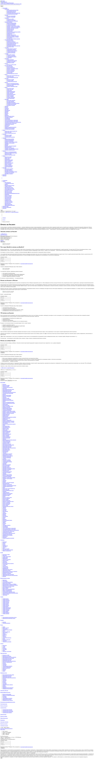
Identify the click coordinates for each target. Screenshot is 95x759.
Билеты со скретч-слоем (11, 64)
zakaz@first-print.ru (10, 2)
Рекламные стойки (6, 554)
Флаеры (6, 114)
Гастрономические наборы (8, 582)
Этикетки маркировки (11, 51)
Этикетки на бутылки (11, 52)
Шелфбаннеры (5, 568)
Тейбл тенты (5, 632)
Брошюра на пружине (11, 61)
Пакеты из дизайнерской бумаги (13, 84)
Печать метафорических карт (12, 77)
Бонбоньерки (9, 33)
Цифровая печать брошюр (12, 60)
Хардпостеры (5, 566)
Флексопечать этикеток (11, 49)
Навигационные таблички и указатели (10, 571)
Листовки (7, 109)
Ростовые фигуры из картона (8, 563)
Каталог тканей (10, 66)
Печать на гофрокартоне (11, 23)
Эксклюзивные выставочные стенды (9, 617)
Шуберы (6, 112)
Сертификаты (7, 118)
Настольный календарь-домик (12, 10)
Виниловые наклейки (11, 100)
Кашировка (7, 194)
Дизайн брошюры (10, 59)
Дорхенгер (5, 640)
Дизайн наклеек (6, 603)
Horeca (1, 624)
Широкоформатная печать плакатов (9, 439)
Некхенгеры (5, 562)
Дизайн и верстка (8, 186)
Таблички (4, 636)
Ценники (4, 523)
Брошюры (7, 58)
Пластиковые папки (6, 449)
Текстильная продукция (9, 188)
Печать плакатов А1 (6, 440)
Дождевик (4, 546)
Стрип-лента (5, 564)
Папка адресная (10, 93)
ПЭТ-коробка (9, 37)
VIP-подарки (5, 581)
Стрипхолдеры (5, 567)
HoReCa (6, 184)
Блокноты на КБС (10, 40)
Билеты (6, 63)
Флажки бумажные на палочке (10, 127)
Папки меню (9, 90)
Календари (7, 9)
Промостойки (5, 557)
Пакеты (6, 82)
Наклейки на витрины (7, 469)
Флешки (4, 542)
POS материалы (8, 182)
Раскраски (7, 126)
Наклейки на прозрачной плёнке (13, 103)
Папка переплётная (10, 98)
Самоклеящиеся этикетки (12, 48)
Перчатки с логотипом (7, 651)
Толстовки (5, 649)
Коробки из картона (8, 21)
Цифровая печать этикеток (12, 50)
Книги (4, 518)
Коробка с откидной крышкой (12, 27)
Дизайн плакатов (6, 605)
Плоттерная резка (8, 197)
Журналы (6, 113)
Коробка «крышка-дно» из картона (13, 26)
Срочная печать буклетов (9, 129)
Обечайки (7, 111)
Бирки (4, 638)
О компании (5, 180)
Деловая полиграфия (9, 39)
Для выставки (7, 119)
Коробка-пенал (10, 30)
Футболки (4, 648)
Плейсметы (5, 634)
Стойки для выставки (7, 556)
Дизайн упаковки (6, 610)
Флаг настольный (6, 548)
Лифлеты (6, 106)
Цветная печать (8, 203)
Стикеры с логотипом (11, 55)
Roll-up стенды (5, 560)
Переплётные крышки (11, 94)
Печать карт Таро (10, 76)
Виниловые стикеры (11, 54)
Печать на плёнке (8, 196)
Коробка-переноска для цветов (13, 35)
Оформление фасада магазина (8, 574)
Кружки (4, 544)
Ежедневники (5, 451)
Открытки (7, 108)
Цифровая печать (8, 200)
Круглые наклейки (10, 101)
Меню (4, 630)
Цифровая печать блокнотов (8, 400)
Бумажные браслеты (6, 639)
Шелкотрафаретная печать (10, 205)
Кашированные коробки (11, 22)
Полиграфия (5, 8)
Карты (6, 74)
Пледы (4, 647)
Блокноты (4, 397)
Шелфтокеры (5, 558)
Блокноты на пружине (11, 41)
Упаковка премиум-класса (10, 149)
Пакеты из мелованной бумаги (13, 83)
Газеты (4, 524)
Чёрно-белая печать (8, 204)
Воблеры (4, 576)
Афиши (4, 522)
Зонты (4, 547)
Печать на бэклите (8, 195)
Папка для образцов (11, 92)
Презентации (7, 125)
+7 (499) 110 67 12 (8, 212)
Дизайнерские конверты (9, 124)
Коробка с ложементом (11, 34)
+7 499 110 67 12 (3, 2)
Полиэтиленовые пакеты (9, 116)
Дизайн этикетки (6, 613)
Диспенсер (5, 561)
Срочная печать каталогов (12, 81)
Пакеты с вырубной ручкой (12, 86)
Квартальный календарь (11, 11)
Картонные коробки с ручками (13, 36)
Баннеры (4, 622)
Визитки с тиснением (7, 396)
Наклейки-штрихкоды (11, 102)
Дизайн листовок (6, 602)
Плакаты (4, 438)
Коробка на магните (11, 32)
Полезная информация (7, 207)
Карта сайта (2, 729)
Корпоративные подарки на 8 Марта (9, 584)
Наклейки (7, 99)
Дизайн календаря (6, 600)
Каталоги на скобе (10, 79)
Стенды (1, 615)
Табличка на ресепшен (7, 641)
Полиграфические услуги (9, 189)
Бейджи (4, 635)
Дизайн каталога (6, 601)
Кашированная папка (11, 91)
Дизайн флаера (5, 606)
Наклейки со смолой (11, 105)
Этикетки (6, 47)
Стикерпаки (9, 57)
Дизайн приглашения (7, 607)
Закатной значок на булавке (8, 549)
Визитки (4, 394)
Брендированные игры (7, 587)
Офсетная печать (8, 198)
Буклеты (6, 107)
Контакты (4, 175)
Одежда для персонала (7, 637)
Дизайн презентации (6, 608)
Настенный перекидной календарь (13, 13)
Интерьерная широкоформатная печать (12, 193)
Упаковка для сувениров (9, 147)
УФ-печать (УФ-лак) (8, 202)
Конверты (7, 115)
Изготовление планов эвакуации (9, 533)
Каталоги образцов (8, 65)
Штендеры (5, 555)
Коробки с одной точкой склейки (13, 25)
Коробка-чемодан (10, 29)
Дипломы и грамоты (9, 117)
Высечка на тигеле (8, 191)
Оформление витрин (6, 570)
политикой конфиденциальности (26, 263)
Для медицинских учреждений (10, 123)
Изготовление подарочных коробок (13, 31)
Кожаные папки (6, 450)
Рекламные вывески (6, 623)
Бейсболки (5, 541)
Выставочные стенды (9, 187)
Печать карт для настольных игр (13, 75)
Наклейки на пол (6, 470)
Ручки (4, 543)
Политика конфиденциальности (6, 728)
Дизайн (1, 596)
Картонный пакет (10, 85)
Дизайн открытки (6, 609)
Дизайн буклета (6, 598)
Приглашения (7, 110)
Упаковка (4, 473)
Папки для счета (10, 89)
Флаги (4, 650)
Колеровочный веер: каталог (12, 73)
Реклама (2, 620)
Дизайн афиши (5, 611)
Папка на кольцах (10, 95)
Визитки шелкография (7, 395)
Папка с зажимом (10, 96)
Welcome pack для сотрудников (8, 586)
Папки (6, 87)
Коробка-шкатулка (10, 28)
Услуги (4, 181)
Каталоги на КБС (10, 80)
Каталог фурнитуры (11, 67)
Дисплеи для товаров (7, 559)
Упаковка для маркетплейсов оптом (11, 148)
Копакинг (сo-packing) (7, 573)
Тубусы (4, 479)
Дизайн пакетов (6, 604)
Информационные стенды (7, 572)
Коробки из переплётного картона (13, 38)
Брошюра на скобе (10, 62)
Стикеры (6, 53)
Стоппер (4, 565)
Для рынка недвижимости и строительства (13, 122)
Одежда (1, 643)
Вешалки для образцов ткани (12, 68)
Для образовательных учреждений (11, 121)
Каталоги (6, 78)
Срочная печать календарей (8, 393)
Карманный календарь (11, 12)
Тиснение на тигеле (8, 201)
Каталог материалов (11, 70)
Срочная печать (8, 199)
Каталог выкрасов (10, 71)
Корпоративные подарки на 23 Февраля (10, 585)
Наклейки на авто (6, 466)
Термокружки (5, 545)
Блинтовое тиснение (9, 190)
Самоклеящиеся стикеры (11, 56)
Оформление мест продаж (7, 569)
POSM (1, 552)
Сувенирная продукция (9, 183)
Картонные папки (10, 46)
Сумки (4, 646)
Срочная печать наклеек (11, 104)
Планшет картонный (11, 97)
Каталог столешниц (10, 69)
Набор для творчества (7, 550)
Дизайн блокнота (6, 599)
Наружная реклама (8, 192)
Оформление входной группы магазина (10, 575)
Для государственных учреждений (11, 120)
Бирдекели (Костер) (6, 631)
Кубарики (4, 521)
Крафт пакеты (5, 404)
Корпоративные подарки (9, 185)
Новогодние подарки (7, 583)
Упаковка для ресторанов (7, 478)
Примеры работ (6, 206)
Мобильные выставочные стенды (9, 618)
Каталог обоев (9, 72)
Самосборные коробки (11, 24)
